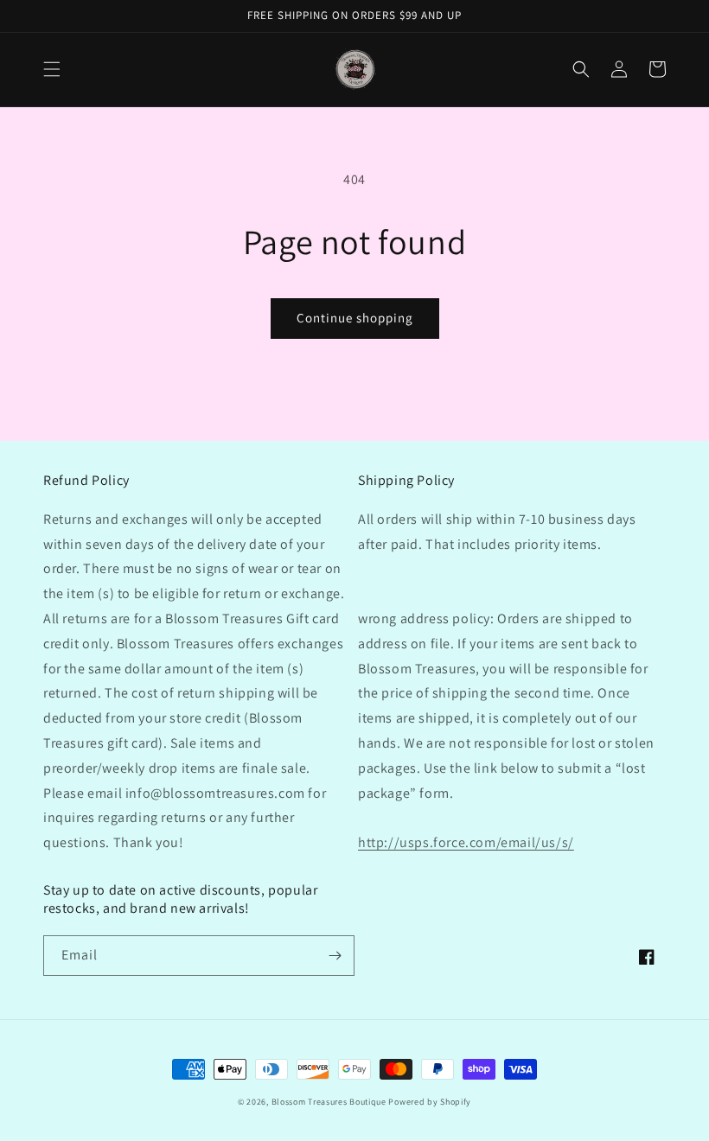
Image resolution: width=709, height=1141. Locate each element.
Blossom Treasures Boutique (328, 1101)
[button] (52, 69)
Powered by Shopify (429, 1101)
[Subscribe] (335, 955)
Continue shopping (355, 317)
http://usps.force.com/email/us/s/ (466, 842)
